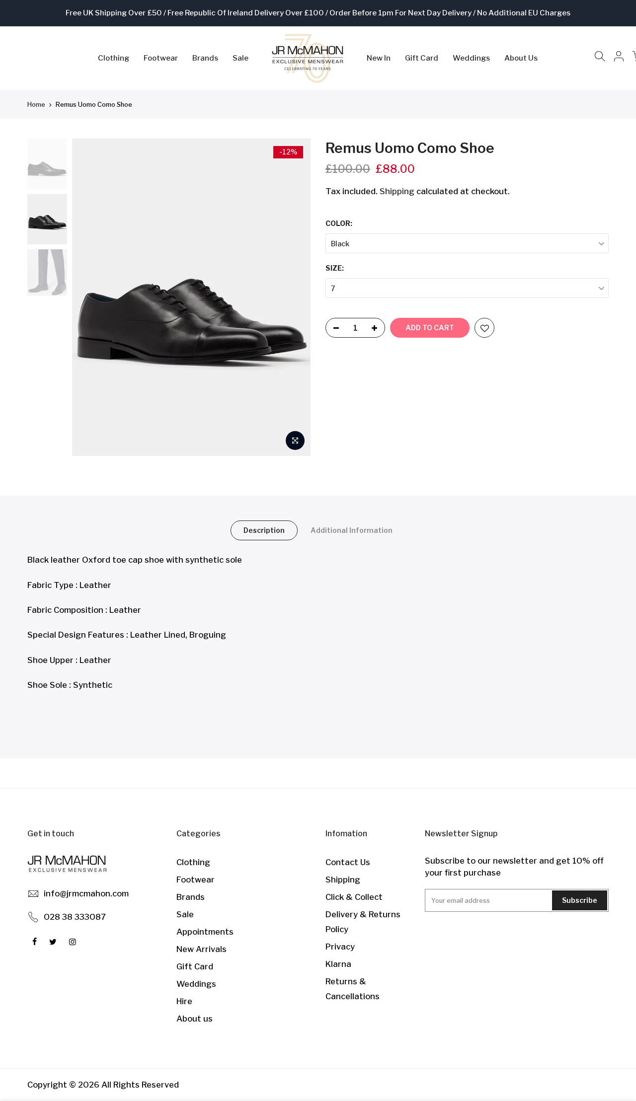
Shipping (397, 191)
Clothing (113, 58)
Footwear (161, 58)
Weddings (471, 58)
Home (36, 104)
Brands (205, 58)
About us (194, 1019)
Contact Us (347, 862)
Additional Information (352, 530)
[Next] (293, 297)
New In (379, 58)
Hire (184, 1001)
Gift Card (421, 58)
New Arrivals (201, 949)
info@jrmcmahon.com (86, 893)
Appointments (205, 932)
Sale (240, 58)
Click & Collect (354, 897)
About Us (521, 58)
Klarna (338, 964)
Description (264, 530)
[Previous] (89, 297)
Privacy (340, 947)
